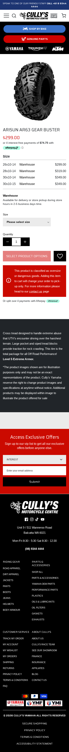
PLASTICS (37, 595)
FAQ (5, 686)
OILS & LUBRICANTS (43, 601)
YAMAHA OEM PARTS (43, 584)
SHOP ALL (37, 572)
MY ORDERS (10, 656)
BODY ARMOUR (11, 610)
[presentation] (60, 256)
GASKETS (37, 613)
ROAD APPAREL (12, 568)
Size (5, 214)
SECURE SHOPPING (34, 723)
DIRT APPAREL (11, 574)
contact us (35, 291)
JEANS (6, 598)
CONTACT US (39, 680)
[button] (6, 15)
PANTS (6, 586)
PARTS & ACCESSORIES (45, 578)
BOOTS (7, 592)
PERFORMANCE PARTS (45, 590)
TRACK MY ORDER (13, 638)
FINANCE (37, 656)
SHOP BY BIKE (37, 29)
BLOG (35, 674)
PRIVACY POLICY (12, 674)
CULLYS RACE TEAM (43, 644)
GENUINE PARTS (37, 39)
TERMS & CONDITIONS (15, 680)
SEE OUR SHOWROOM (44, 650)
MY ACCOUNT (10, 644)
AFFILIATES (38, 668)
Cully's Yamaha (25, 715)
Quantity (8, 234)
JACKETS (8, 580)
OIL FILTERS (38, 607)
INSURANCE (39, 662)
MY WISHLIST (10, 650)
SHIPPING (8, 662)
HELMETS (8, 604)
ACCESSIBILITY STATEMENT (34, 743)
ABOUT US (38, 638)
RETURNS (8, 668)
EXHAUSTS (38, 619)
